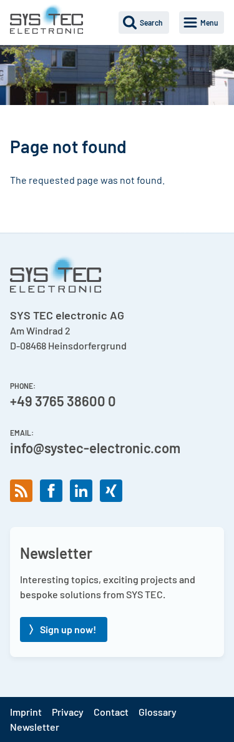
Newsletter (34, 727)
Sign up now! (68, 629)
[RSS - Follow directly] (21, 490)
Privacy (68, 712)
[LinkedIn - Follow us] (81, 490)
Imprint (26, 712)
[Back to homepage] (46, 19)
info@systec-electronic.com (95, 447)
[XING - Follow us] (111, 490)
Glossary (158, 712)
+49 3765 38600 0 (63, 401)
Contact (111, 712)
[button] (144, 22)
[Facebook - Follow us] (51, 490)
